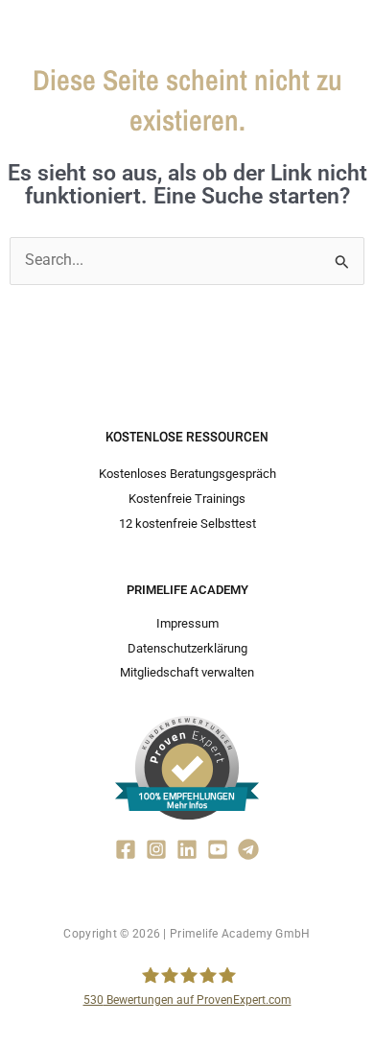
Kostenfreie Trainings (187, 498)
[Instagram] (156, 849)
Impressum (187, 623)
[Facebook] (125, 849)
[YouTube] (217, 849)
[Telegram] (248, 849)
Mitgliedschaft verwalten (187, 672)
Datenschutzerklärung (187, 648)
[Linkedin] (187, 849)
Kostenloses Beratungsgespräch (187, 473)
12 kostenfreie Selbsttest (187, 523)
